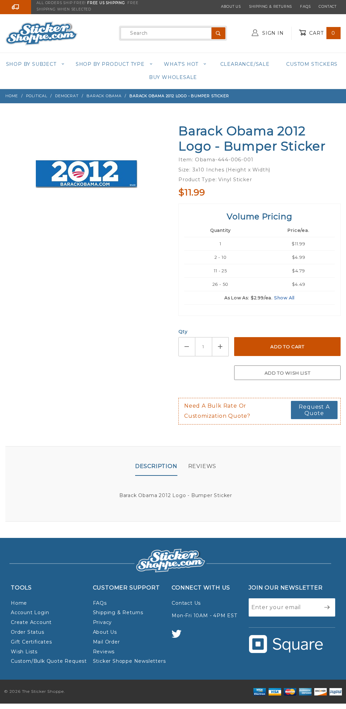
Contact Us (186, 603)
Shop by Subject (31, 64)
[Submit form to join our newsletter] (327, 607)
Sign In (272, 33)
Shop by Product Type (110, 64)
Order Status (27, 632)
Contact (328, 6)
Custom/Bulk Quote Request (49, 661)
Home (19, 603)
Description (156, 466)
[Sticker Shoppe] (41, 33)
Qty (182, 331)
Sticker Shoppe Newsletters (129, 661)
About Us (231, 6)
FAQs (305, 6)
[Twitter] (179, 637)
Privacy (102, 622)
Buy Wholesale (173, 77)
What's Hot (181, 64)
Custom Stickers (312, 64)
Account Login (30, 612)
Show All (284, 297)
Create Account (31, 622)
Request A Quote (314, 410)
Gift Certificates (31, 642)
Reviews (202, 466)
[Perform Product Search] (218, 33)
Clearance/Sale (245, 64)
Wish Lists (24, 652)
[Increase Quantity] (220, 346)
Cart (321, 33)
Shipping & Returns (270, 6)
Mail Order (106, 642)
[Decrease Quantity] (186, 346)
